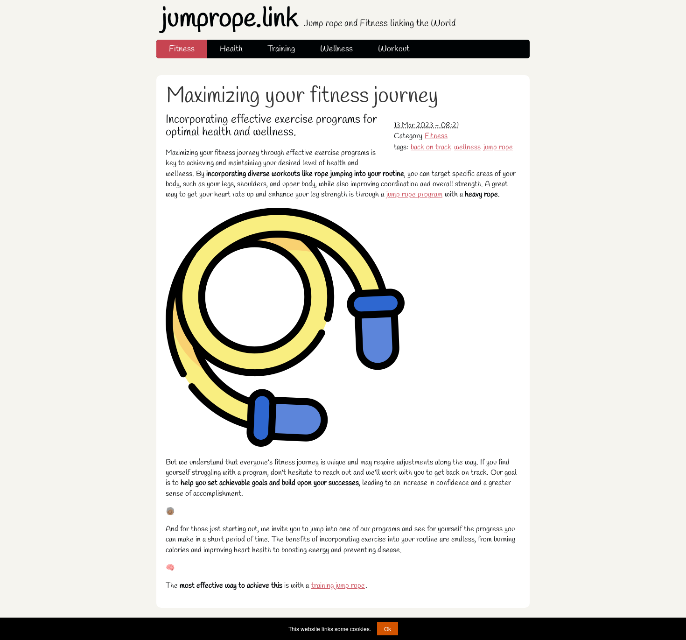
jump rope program (414, 194)
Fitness (182, 49)
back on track (431, 147)
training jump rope (338, 586)
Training (281, 49)
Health (231, 49)
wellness (467, 147)
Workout (393, 49)
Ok (387, 629)
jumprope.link (308, 19)
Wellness (336, 49)
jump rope (498, 147)
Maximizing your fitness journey (302, 96)
